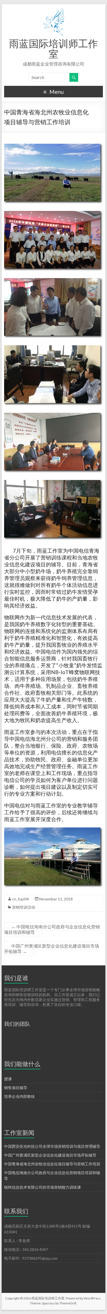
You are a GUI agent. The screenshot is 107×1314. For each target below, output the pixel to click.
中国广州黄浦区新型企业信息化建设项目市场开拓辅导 (51, 948)
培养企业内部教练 (19, 1096)
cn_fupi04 (20, 899)
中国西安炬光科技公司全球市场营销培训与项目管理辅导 (52, 1146)
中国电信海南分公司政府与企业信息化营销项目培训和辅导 (52, 929)
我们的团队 (17, 1024)
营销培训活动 (23, 907)
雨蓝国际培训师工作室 (53, 48)
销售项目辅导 (15, 1087)
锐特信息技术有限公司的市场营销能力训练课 (42, 1187)
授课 (8, 1078)
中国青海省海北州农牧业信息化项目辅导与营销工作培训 (52, 1164)
